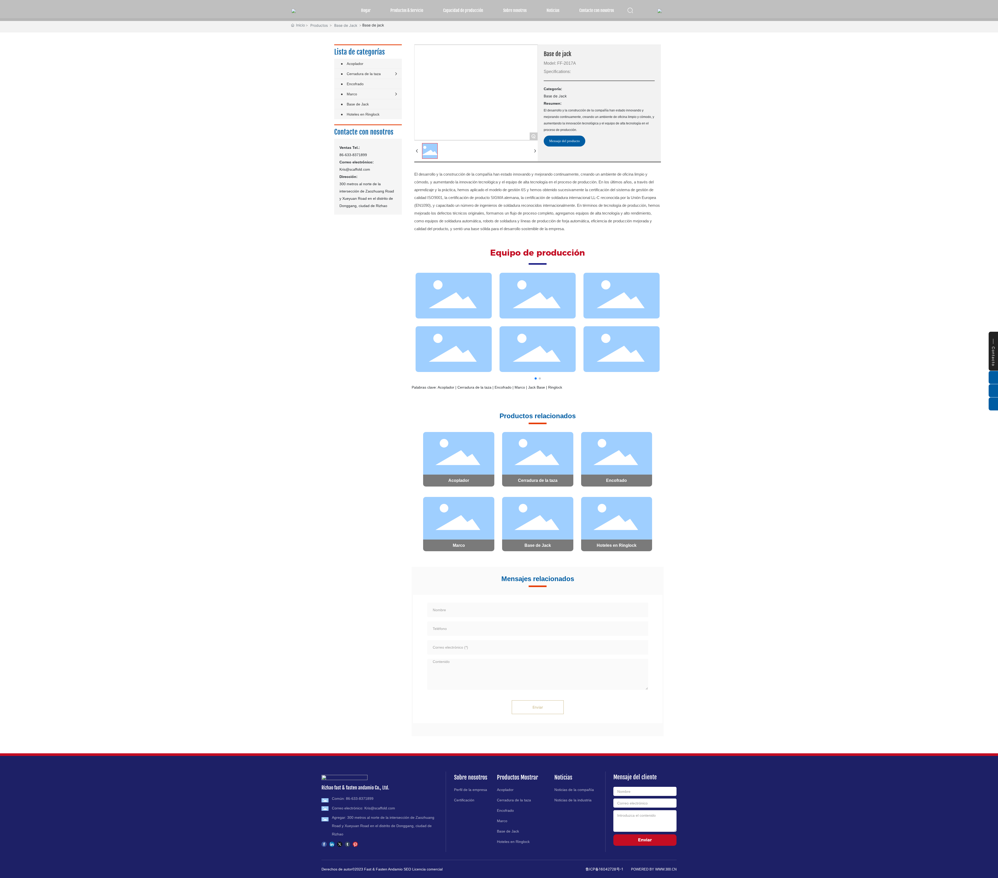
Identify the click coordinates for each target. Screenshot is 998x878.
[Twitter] (339, 844)
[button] (536, 378)
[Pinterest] (355, 844)
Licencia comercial (427, 869)
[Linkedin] (331, 844)
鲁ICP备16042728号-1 (604, 869)
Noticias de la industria (573, 800)
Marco (459, 545)
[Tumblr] (347, 844)
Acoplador (458, 480)
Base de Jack (345, 25)
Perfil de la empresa (470, 790)
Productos (319, 25)
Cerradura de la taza (537, 480)
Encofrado (616, 480)
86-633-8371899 (353, 155)
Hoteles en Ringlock (616, 545)
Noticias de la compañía (574, 790)
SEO (408, 869)
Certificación (464, 800)
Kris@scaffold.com (354, 169)
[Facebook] (324, 844)
